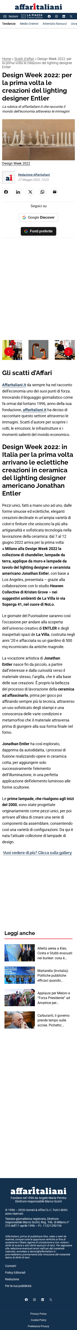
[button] (68, 351)
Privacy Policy (38, 1313)
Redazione (12, 1279)
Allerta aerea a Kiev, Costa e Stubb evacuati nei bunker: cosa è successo (54, 953)
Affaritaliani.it (14, 385)
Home (6, 59)
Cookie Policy (38, 1320)
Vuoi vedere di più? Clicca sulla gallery (37, 852)
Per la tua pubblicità (18, 1286)
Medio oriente (29, 23)
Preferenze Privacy (38, 1326)
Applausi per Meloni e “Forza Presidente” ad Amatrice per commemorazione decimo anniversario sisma (53, 998)
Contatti (10, 1266)
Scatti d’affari (24, 59)
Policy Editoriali (15, 1272)
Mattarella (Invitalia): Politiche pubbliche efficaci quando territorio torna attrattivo (53, 976)
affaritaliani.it (34, 410)
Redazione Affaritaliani (34, 174)
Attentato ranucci (55, 23)
